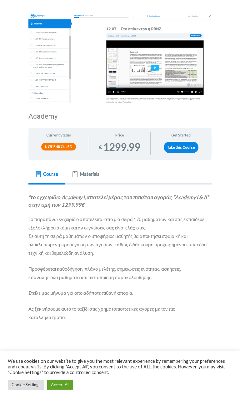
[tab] (46, 174)
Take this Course (181, 147)
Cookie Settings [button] (26, 384)
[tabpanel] (120, 261)
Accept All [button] (60, 384)
